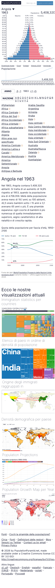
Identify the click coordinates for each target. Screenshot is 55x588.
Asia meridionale (37, 130)
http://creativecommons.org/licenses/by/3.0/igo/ (28, 559)
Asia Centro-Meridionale (41, 126)
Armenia (32, 112)
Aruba (31, 115)
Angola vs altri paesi (45, 3)
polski (38, 570)
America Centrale (11, 145)
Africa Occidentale (11, 120)
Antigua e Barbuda (11, 170)
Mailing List (31, 3)
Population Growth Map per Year (28, 489)
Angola (5, 167)
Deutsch (14, 567)
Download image (7, 66)
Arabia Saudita (36, 105)
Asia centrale (35, 122)
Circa (4, 539)
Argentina (33, 108)
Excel (19, 66)
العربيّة (4, 567)
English (26, 567)
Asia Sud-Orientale (38, 141)
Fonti (4, 534)
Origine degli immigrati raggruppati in (19, 384)
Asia (30, 119)
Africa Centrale (9, 112)
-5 (17, 91)
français (47, 567)
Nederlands (26, 570)
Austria (32, 156)
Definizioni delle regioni (31, 539)
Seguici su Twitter (11, 542)
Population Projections (20, 455)
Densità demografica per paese (26, 419)
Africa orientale (9, 123)
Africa (4, 108)
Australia (33, 145)
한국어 (14, 570)
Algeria (5, 134)
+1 (31, 91)
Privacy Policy (9, 545)
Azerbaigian (34, 159)
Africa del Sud (9, 116)
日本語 (4, 570)
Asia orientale (35, 137)
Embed (26, 66)
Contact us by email (35, 542)
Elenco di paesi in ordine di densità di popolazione (23, 342)
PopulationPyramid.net (11, 3)
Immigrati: (47, 66)
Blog (48, 539)
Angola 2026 (36, 66)
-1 (20, 91)
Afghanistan (8, 105)
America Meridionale (12, 156)
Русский (20, 573)
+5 (35, 91)
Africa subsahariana (12, 127)
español (36, 567)
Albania (5, 131)
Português (7, 573)
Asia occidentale (37, 134)
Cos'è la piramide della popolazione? (29, 534)
